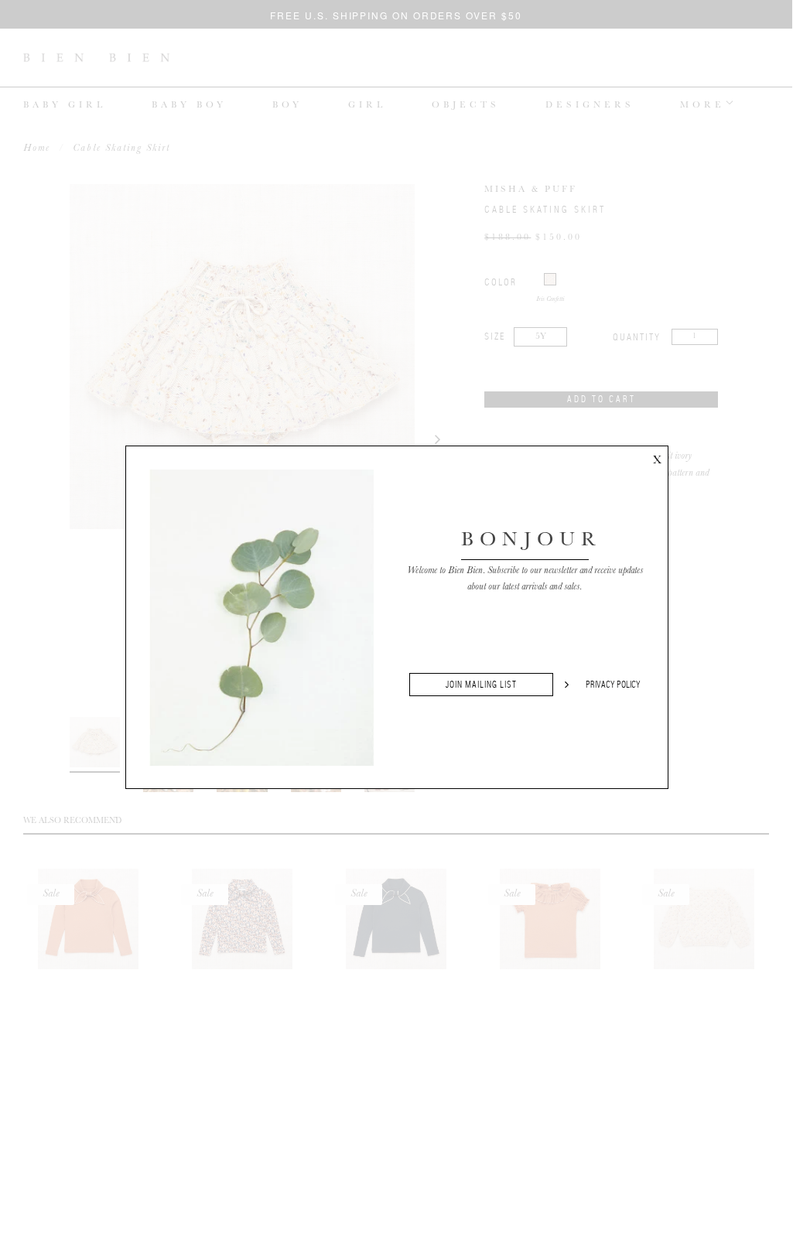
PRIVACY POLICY (613, 684)
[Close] (657, 457)
